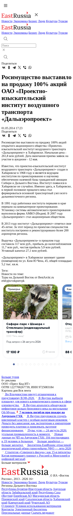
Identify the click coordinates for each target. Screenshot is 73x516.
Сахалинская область (38, 499)
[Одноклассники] (9, 67)
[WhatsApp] (30, 67)
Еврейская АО (22, 495)
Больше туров (10, 377)
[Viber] (24, 67)
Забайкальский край (25, 492)
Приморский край (13, 499)
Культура (51, 21)
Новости (7, 21)
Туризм (63, 21)
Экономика (20, 21)
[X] (19, 67)
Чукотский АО (40, 502)
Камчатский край (19, 502)
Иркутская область (40, 489)
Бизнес (32, 21)
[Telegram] (14, 67)
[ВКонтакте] (3, 67)
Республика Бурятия (14, 489)
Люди (41, 21)
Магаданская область (46, 495)
